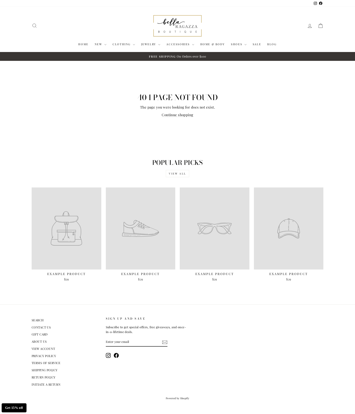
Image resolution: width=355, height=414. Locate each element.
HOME (83, 44)
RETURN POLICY (44, 377)
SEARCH (38, 320)
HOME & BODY (212, 44)
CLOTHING (122, 44)
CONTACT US (41, 327)
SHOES (237, 44)
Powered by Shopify (177, 398)
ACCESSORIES (178, 44)
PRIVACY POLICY (44, 356)
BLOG (272, 44)
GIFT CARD (40, 334)
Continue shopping (177, 114)
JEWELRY (149, 44)
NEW (99, 44)
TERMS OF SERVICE (46, 363)
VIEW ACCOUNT (43, 349)
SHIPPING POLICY (45, 370)
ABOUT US (39, 341)
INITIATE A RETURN (46, 384)
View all (177, 173)
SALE (257, 44)
